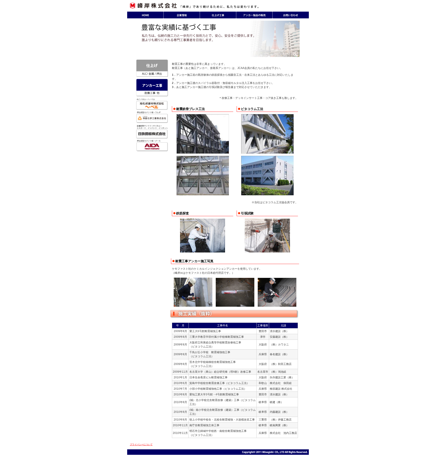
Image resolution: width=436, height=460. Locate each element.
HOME (145, 14)
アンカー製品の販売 (254, 14)
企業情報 (182, 14)
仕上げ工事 (218, 14)
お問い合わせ (290, 14)
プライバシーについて (141, 444)
